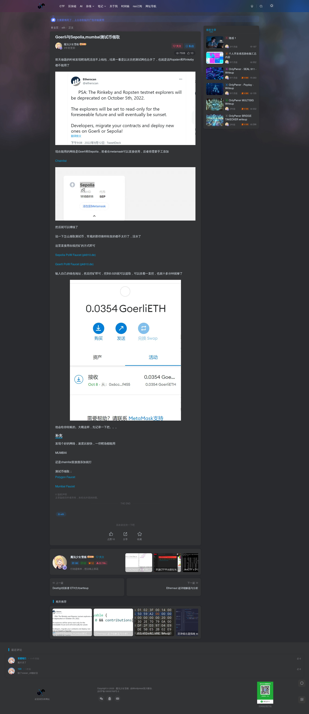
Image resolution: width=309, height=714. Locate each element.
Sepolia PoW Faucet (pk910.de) (75, 255)
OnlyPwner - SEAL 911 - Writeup (240, 70)
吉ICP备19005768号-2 (108, 691)
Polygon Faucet (65, 477)
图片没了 (22, 662)
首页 (55, 27)
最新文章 (211, 29)
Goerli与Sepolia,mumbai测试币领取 (87, 37)
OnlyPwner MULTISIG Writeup (239, 102)
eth (63, 27)
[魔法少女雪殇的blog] (41, 692)
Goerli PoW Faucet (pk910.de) (74, 264)
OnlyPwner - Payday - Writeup (239, 86)
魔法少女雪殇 (71, 44)
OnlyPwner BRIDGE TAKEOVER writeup (238, 117)
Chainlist (61, 161)
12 (84, 563)
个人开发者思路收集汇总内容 (240, 55)
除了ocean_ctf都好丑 (28, 672)
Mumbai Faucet (65, 486)
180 (76, 563)
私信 (191, 46)
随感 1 (232, 38)
